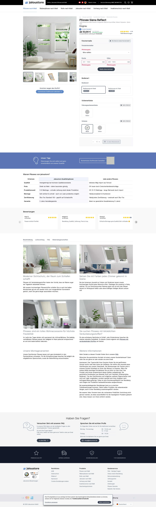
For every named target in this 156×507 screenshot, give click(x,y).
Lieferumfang (39, 240)
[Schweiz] (82, 2)
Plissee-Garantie (113, 486)
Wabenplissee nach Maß (49, 8)
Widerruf (53, 476)
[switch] (34, 477)
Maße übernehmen (106, 69)
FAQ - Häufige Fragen (114, 471)
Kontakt (110, 481)
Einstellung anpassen (51, 502)
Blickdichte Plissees (112, 17)
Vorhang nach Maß (100, 8)
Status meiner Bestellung (115, 473)
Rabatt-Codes (92, 2)
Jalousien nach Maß (83, 8)
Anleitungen (111, 484)
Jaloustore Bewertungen (30, 481)
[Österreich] (80, 2)
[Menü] (38, 472)
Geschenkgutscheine (85, 486)
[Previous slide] (25, 43)
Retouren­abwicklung (114, 476)
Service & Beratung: (111, 2)
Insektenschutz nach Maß (120, 8)
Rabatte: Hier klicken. (114, 489)
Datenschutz (55, 473)
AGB (52, 471)
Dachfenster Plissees (99, 17)
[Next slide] (74, 43)
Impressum (54, 478)
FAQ (48, 240)
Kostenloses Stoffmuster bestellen (93, 161)
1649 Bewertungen (126, 33)
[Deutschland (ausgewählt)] (85, 2)
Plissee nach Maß (30, 8)
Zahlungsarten (112, 478)
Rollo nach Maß (67, 8)
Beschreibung (28, 240)
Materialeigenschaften (60, 240)
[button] (28, 77)
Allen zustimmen (104, 502)
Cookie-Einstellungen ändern (60, 481)
